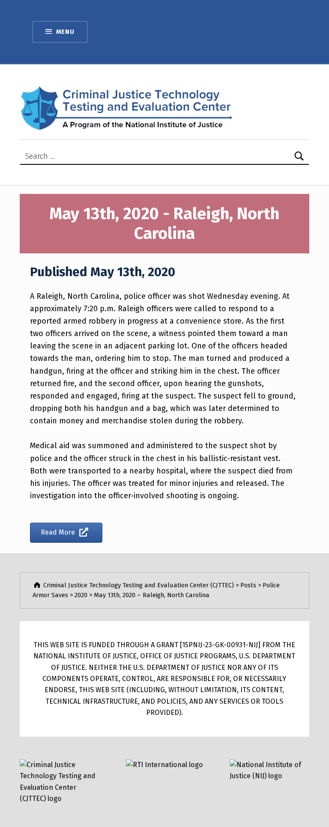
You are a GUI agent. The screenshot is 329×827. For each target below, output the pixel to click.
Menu (65, 32)
